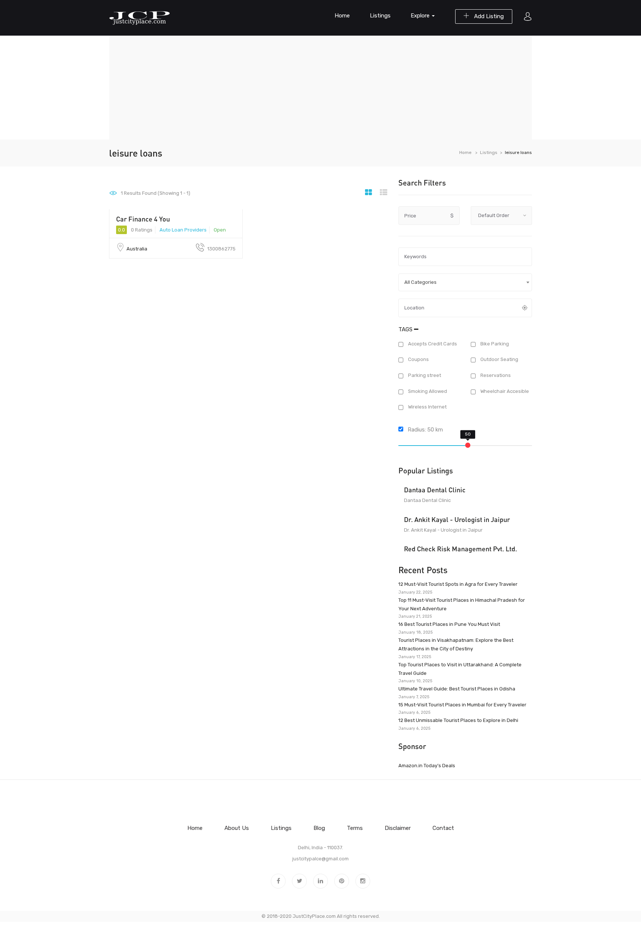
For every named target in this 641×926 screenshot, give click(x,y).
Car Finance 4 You (143, 219)
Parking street (424, 375)
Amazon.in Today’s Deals (426, 765)
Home (342, 15)
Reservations (495, 375)
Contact (443, 828)
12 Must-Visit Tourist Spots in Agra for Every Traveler (457, 584)
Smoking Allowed (427, 391)
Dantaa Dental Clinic (435, 490)
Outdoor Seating (498, 359)
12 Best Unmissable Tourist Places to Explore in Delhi (458, 720)
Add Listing (488, 16)
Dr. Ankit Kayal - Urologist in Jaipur (457, 519)
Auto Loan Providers (183, 230)
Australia (136, 249)
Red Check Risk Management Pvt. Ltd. (460, 549)
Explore (421, 15)
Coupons (418, 359)
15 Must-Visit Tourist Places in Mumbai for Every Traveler (462, 704)
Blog (319, 828)
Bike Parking (494, 344)
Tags (406, 329)
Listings (380, 15)
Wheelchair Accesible (504, 391)
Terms (355, 828)
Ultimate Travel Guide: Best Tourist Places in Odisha (456, 689)
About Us (236, 828)
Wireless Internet (427, 407)
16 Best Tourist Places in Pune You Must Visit (449, 624)
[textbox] (465, 282)
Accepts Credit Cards (432, 344)
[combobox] (465, 282)
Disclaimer (398, 828)
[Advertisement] (320, 87)
